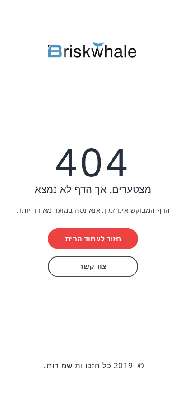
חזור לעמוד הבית (93, 239)
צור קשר (93, 266)
